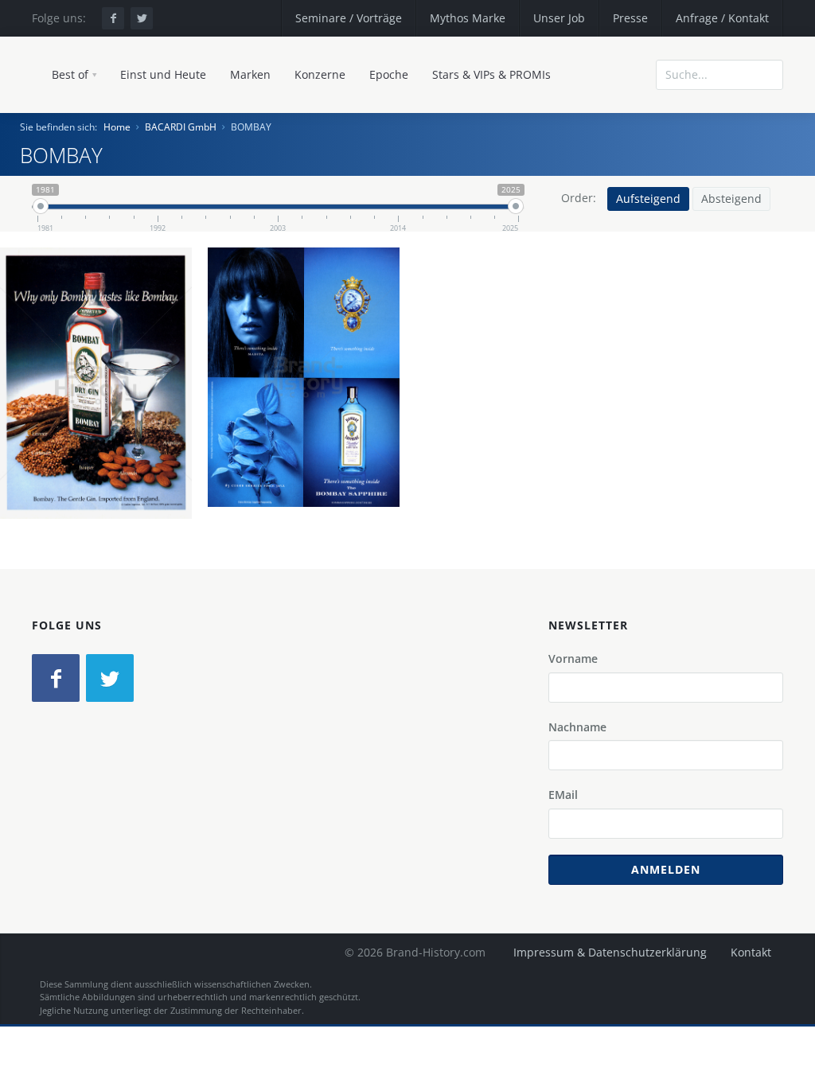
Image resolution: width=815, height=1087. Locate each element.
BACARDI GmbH (180, 127)
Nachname (577, 726)
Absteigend (731, 198)
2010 (360, 418)
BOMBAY (102, 405)
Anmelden (665, 869)
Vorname (573, 658)
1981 (152, 423)
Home (117, 127)
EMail (563, 794)
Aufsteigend (648, 198)
